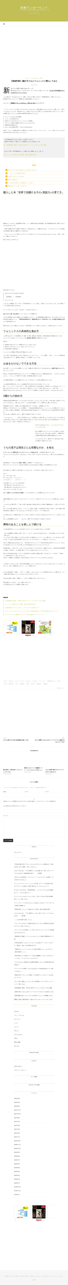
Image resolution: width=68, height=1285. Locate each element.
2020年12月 (17, 1141)
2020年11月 (17, 1144)
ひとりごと (17, 1019)
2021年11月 (17, 1110)
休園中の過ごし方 (51, 681)
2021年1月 (17, 1137)
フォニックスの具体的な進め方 (16, 173)
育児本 (32, 683)
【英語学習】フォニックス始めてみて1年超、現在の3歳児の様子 (32, 909)
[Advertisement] (34, 210)
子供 (59, 681)
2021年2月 (17, 1133)
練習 (28, 683)
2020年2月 (17, 1179)
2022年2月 (17, 1106)
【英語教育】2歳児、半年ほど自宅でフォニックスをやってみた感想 (26, 145)
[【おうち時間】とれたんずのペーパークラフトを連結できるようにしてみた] (61, 733)
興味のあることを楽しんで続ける (17, 186)
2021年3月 (17, 1129)
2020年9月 (17, 1152)
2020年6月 (17, 1164)
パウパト (61, 1276)
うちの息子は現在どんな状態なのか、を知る (20, 183)
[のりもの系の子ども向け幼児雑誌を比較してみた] (6, 733)
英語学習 (39, 683)
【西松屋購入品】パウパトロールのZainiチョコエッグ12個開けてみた (33, 995)
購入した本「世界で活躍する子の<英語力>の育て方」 (23, 170)
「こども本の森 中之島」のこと (23, 919)
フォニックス (42, 681)
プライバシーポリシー (20, 1070)
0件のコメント (61, 688)
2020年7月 (17, 1160)
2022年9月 (17, 1098)
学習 (5, 683)
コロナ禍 (34, 681)
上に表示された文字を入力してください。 (15, 806)
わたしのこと (18, 852)
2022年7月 (17, 1102)
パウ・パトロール (19, 1015)
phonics (11, 681)
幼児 (16, 683)
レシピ (16, 1023)
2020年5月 (17, 1167)
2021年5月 (17, 1125)
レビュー (27, 78)
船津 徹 (9, 223)
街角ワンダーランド (34, 7)
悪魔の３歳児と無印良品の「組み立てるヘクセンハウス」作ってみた (33, 999)
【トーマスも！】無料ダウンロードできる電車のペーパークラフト (25, 614)
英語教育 (45, 683)
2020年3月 (17, 1175)
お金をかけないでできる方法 (16, 176)
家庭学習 (11, 683)
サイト (47, 791)
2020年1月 (17, 1183)
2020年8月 (17, 1156)
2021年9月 (17, 1118)
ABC (5, 681)
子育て (41, 78)
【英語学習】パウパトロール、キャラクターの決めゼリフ (22, 608)
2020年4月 (17, 1171)
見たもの (16, 1046)
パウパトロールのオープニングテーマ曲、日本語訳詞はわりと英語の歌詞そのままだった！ (32, 611)
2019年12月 (17, 1187)
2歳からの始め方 (12, 179)
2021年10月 (17, 1114)
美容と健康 (17, 1042)
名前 (5, 791)
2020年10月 (17, 1148)
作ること (16, 1030)
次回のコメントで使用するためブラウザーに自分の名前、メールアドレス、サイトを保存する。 (30, 801)
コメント (5, 815)
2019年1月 (17, 1194)
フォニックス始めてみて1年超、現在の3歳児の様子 (21, 154)
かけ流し (28, 681)
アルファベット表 (19, 681)
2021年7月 (17, 1121)
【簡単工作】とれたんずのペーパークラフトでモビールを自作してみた (34, 992)
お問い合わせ (18, 1066)
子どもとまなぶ (35, 78)
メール (26, 791)
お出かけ (16, 1011)
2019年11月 (17, 1190)
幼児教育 (22, 683)
